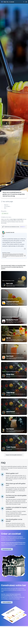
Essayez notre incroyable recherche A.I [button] (14, 454)
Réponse (4, 204)
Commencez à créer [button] (7, 549)
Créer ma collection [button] (7, 602)
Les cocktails (5, 206)
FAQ (3, 208)
